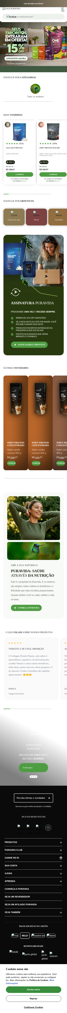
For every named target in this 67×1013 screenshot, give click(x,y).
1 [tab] (30, 777)
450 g (11, 162)
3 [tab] (34, 777)
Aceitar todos (33, 989)
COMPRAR (11, 463)
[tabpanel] (33, 748)
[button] (33, 767)
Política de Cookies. (39, 980)
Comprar (20, 174)
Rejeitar (33, 998)
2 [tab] (32, 777)
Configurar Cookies (33, 1007)
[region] (33, 988)
